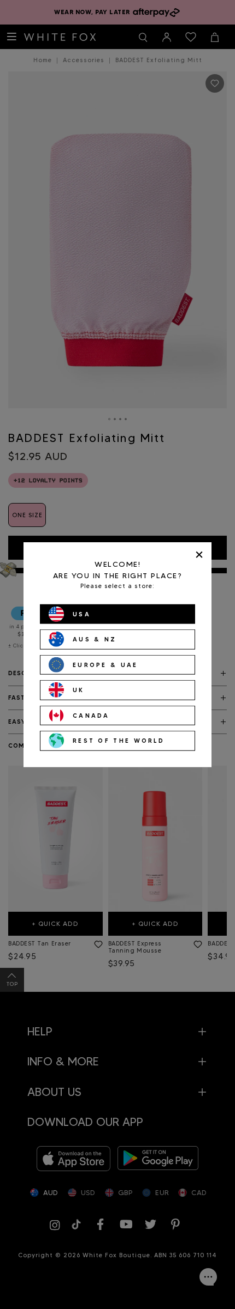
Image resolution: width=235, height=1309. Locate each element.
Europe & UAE (105, 664)
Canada (91, 715)
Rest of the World (118, 740)
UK (79, 690)
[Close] (199, 554)
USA (82, 613)
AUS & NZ (94, 639)
